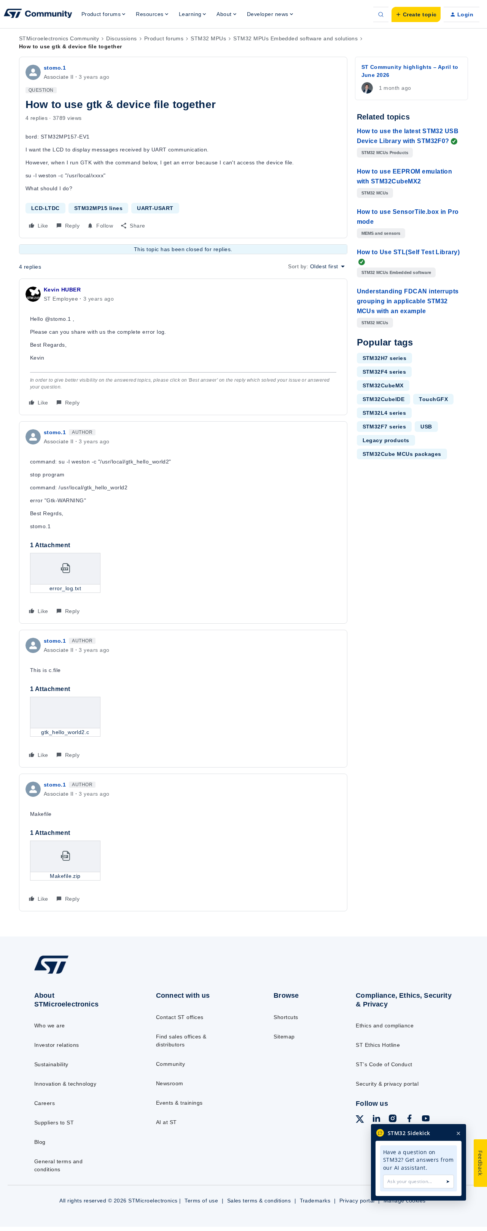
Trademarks (315, 1201)
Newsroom (169, 1083)
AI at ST (166, 1122)
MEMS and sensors (381, 233)
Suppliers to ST (54, 1123)
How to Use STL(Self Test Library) (408, 252)
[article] (183, 347)
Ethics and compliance (385, 1025)
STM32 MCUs (374, 193)
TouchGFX (433, 399)
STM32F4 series (384, 372)
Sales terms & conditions (259, 1201)
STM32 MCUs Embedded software (396, 272)
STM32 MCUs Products (385, 152)
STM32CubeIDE (384, 399)
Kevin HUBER (62, 290)
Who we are (49, 1025)
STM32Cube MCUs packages (402, 454)
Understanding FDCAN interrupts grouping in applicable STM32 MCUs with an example (408, 301)
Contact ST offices (180, 1017)
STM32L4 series (384, 413)
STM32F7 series (384, 427)
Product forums (164, 38)
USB (426, 427)
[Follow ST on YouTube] (425, 1119)
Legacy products (386, 440)
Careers (44, 1103)
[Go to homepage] (80, 973)
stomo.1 (55, 68)
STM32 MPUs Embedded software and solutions (295, 38)
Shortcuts (286, 1017)
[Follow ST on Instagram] (392, 1119)
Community (170, 1064)
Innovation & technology (65, 1084)
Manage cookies (405, 1201)
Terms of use (201, 1201)
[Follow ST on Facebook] (409, 1119)
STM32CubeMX (383, 385)
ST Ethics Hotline (378, 1045)
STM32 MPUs (208, 38)
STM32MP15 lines (98, 208)
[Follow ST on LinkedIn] (376, 1119)
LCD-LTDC (45, 208)
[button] (416, 14)
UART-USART (155, 208)
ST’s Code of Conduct (384, 1064)
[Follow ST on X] (360, 1120)
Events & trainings (179, 1103)
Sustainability (51, 1064)
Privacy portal (357, 1201)
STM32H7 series (385, 358)
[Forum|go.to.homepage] (38, 14)
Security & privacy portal (387, 1084)
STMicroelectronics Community (59, 38)
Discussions (121, 38)
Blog (40, 1142)
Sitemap (284, 1037)
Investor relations (56, 1045)
